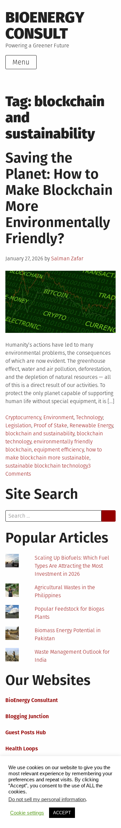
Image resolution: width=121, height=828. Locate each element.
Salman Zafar (67, 258)
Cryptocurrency (23, 417)
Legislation (18, 425)
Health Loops (21, 748)
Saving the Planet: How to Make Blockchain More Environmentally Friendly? (59, 198)
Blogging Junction (27, 716)
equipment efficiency (59, 449)
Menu (21, 62)
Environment (58, 417)
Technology (89, 417)
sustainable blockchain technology (46, 466)
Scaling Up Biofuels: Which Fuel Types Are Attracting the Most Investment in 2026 (72, 566)
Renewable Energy (91, 425)
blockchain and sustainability (39, 433)
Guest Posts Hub (25, 732)
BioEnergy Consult (44, 25)
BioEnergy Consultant (31, 700)
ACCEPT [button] (62, 812)
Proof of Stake (50, 425)
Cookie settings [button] (27, 813)
